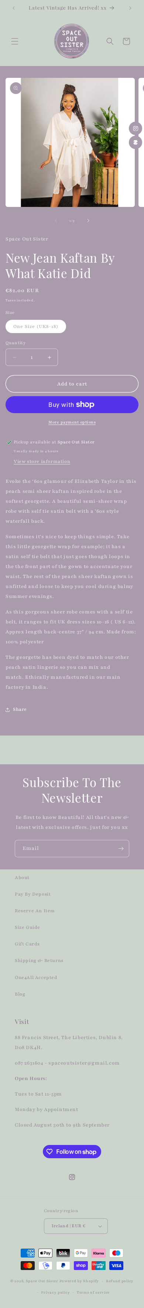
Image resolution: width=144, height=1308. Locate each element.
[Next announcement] (130, 8)
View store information (42, 461)
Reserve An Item (35, 911)
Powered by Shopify (79, 1280)
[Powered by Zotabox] (135, 142)
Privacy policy (55, 1292)
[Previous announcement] (14, 8)
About (22, 877)
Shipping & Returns (39, 960)
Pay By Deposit (33, 894)
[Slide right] (88, 220)
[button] (15, 41)
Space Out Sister (42, 1280)
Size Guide (27, 927)
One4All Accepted (36, 977)
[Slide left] (56, 220)
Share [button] (20, 709)
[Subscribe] (121, 848)
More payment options (72, 422)
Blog (20, 994)
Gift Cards (27, 944)
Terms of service (93, 1292)
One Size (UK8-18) (35, 326)
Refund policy (120, 1280)
